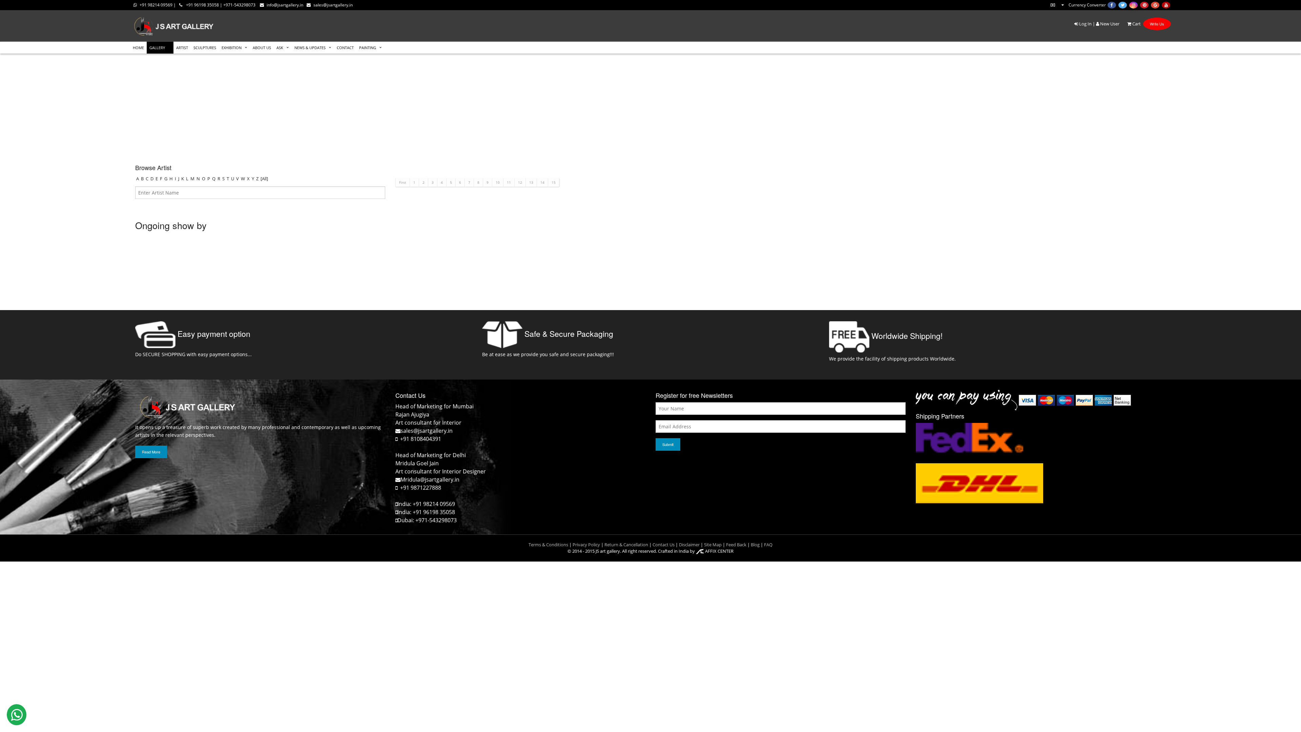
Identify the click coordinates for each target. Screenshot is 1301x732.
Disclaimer (689, 545)
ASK (279, 47)
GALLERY (157, 47)
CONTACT (345, 47)
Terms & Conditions (548, 545)
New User (1109, 24)
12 (520, 182)
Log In (1085, 24)
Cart (1136, 24)
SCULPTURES (204, 47)
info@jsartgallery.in (285, 5)
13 (531, 182)
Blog (755, 545)
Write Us (1157, 23)
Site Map (712, 545)
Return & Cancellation (626, 545)
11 (509, 182)
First (402, 182)
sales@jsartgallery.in (333, 5)
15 (554, 182)
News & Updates (310, 47)
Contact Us (664, 545)
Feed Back (736, 545)
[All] (264, 179)
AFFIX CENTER (719, 551)
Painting (367, 47)
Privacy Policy (586, 545)
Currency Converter (1087, 5)
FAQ (768, 545)
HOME (138, 47)
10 (498, 182)
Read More (151, 451)
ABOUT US (262, 47)
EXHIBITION (232, 47)
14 (542, 182)
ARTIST (182, 47)
